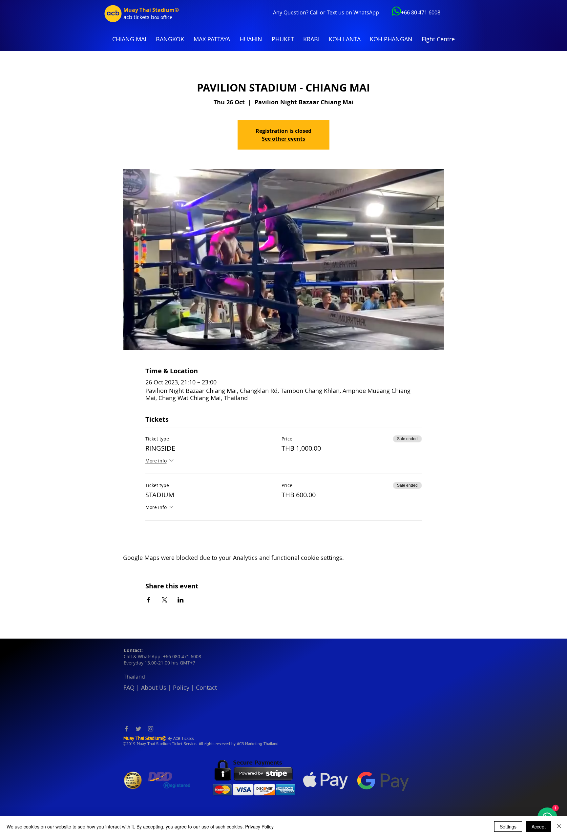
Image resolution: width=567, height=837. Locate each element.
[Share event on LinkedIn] (181, 599)
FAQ (129, 687)
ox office (163, 17)
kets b (146, 17)
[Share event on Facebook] (148, 599)
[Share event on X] (164, 599)
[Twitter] (138, 728)
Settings (508, 826)
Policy (181, 687)
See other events (283, 138)
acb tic (131, 17)
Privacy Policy (259, 826)
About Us (153, 687)
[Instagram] (150, 728)
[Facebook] (126, 728)
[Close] (559, 826)
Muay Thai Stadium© (151, 9)
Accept (539, 826)
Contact (206, 687)
